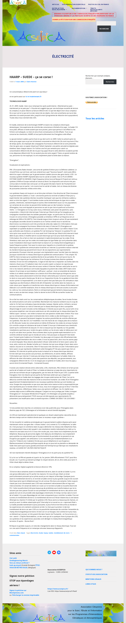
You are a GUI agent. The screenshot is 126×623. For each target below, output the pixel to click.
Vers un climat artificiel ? (19, 563)
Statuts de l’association (96, 574)
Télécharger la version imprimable (25, 595)
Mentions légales (93, 579)
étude (41, 533)
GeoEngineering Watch (19, 560)
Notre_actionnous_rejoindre (58, 9)
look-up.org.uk (15, 565)
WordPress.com (50, 607)
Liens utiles (91, 584)
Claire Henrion (31, 82)
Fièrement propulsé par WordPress (21, 607)
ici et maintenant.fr (33, 96)
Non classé (21, 533)
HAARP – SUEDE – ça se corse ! (31, 77)
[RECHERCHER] (107, 23)
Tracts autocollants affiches (96, 9)
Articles (55, 4)
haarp (46, 533)
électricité (34, 533)
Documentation (78, 8)
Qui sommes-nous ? (94, 569)
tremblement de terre (61, 533)
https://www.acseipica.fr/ (58, 589)
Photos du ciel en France (98, 4)
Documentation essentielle (73, 4)
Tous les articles (95, 118)
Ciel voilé (13, 558)
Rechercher (104, 29)
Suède (51, 533)
